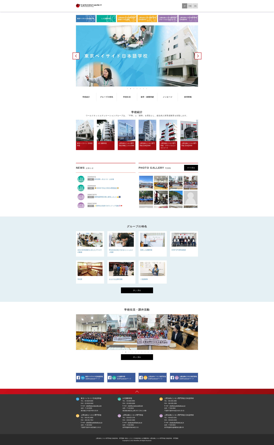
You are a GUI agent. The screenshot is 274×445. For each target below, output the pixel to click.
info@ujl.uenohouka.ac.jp (177, 406)
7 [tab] (147, 89)
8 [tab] (145, 352)
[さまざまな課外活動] (121, 286)
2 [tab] (131, 89)
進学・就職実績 (147, 97)
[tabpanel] (137, 55)
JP (184, 6)
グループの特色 (106, 97)
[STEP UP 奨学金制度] (184, 259)
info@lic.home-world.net (135, 406)
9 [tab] (148, 352)
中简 (189, 6)
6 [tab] (143, 89)
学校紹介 (86, 97)
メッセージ (167, 97)
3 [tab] (134, 89)
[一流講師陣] (153, 286)
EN (195, 6)
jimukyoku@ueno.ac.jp (135, 422)
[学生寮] (90, 286)
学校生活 (127, 97)
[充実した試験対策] (153, 259)
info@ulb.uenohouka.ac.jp (94, 422)
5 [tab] (140, 89)
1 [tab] (127, 89)
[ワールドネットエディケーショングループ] (88, 5)
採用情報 (188, 97)
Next (198, 56)
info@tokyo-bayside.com (94, 406)
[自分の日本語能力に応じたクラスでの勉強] (90, 259)
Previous (76, 56)
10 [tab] (151, 352)
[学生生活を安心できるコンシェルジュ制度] (121, 259)
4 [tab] (137, 89)
